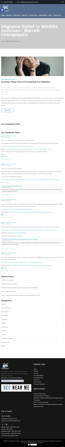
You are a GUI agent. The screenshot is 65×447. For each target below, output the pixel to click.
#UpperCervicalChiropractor (32, 149)
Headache (11, 88)
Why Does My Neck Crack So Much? (12, 186)
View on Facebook (4, 159)
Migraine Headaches (44, 88)
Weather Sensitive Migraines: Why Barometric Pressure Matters (20, 239)
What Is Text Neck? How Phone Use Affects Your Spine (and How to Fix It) (20, 295)
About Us (25, 15)
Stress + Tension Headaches (8, 291)
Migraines (40, 90)
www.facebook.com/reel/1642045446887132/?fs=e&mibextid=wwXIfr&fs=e (21, 262)
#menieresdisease (19, 149)
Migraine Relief (16, 90)
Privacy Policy (37, 382)
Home (3, 15)
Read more (7, 110)
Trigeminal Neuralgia (6, 338)
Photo (5, 156)
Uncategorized (5, 342)
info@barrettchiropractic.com (29, 2)
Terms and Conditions (39, 384)
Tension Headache (49, 90)
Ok (29, 444)
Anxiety (3, 304)
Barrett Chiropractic (10, 135)
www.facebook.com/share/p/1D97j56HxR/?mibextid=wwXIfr (17, 146)
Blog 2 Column (5, 311)
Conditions (16, 15)
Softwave (3, 334)
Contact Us (57, 15)
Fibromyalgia (4, 315)
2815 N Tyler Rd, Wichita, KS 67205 (10, 420)
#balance (12, 149)
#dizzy (8, 149)
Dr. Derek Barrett (38, 377)
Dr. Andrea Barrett (39, 375)
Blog (50, 15)
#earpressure (12, 212)
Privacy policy (33, 444)
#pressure (13, 233)
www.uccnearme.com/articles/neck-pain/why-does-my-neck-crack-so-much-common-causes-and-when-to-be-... (30, 179)
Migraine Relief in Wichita (13, 41)
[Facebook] (2, 424)
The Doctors (33, 15)
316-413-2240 (8, 2)
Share (11, 159)
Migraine (34, 88)
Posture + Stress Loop (7, 280)
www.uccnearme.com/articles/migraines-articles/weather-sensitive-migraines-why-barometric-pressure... (29, 230)
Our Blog (3, 330)
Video (5, 214)
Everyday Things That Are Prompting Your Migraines (25, 82)
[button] (2, 10)
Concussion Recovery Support (9, 284)
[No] (63, 443)
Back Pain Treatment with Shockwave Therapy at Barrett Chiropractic (19, 287)
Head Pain (4, 88)
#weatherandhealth (21, 233)
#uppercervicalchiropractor (38, 212)
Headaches (28, 88)
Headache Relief (19, 88)
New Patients (43, 15)
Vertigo (3, 346)
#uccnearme (43, 149)
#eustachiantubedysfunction (23, 212)
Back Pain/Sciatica (6, 308)
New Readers (4, 327)
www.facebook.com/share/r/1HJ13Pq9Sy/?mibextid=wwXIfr (17, 209)
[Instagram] (6, 424)
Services (8, 15)
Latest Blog (4, 319)
